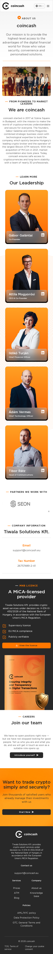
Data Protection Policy (26, 917)
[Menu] (48, 6)
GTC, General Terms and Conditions (26, 924)
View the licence (28, 645)
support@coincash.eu (26, 550)
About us (36, 888)
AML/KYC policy (26, 913)
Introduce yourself (24, 755)
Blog (16, 898)
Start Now (24, 812)
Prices (16, 888)
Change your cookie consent (34, 947)
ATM (16, 893)
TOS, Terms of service (11, 947)
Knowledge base (36, 894)
